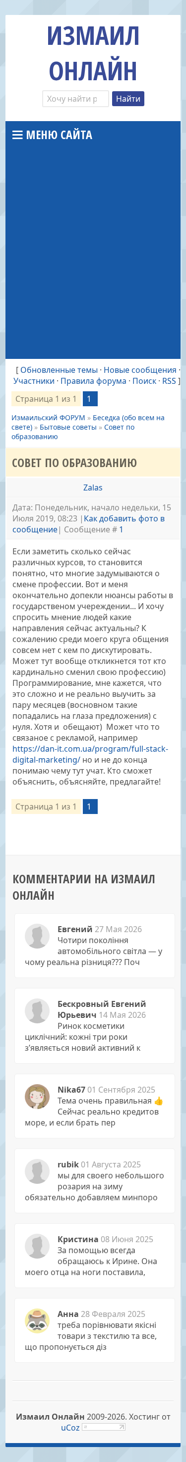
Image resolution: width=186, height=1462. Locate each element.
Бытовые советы (68, 427)
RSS (169, 380)
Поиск (144, 380)
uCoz (70, 1427)
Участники (34, 380)
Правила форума (93, 380)
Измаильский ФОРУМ (48, 417)
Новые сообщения (140, 369)
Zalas (93, 487)
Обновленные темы (59, 369)
